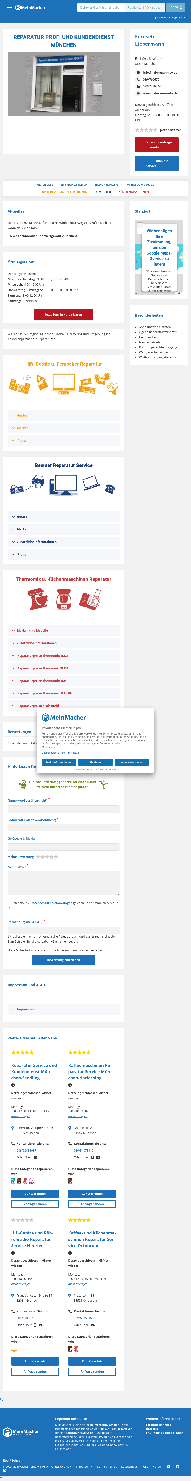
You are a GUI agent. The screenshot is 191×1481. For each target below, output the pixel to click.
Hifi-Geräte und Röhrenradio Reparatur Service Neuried (32, 1239)
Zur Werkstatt (35, 1194)
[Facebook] (180, 1467)
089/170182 (25, 1318)
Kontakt (157, 1466)
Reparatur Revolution (79, 1432)
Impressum (25, 1009)
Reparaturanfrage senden (158, 144)
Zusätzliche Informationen (37, 542)
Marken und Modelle (32, 630)
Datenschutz (129, 1466)
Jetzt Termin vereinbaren (63, 314)
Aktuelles (45, 185)
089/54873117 (83, 1151)
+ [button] (140, 225)
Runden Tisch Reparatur (114, 1429)
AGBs (145, 1466)
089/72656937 (26, 1151)
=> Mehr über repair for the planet (62, 787)
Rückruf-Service (157, 163)
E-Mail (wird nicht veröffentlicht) (32, 820)
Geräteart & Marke (21, 839)
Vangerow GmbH (106, 1424)
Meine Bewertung (21, 857)
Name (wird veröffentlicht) (27, 801)
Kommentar (17, 867)
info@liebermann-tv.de (160, 73)
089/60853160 (83, 1318)
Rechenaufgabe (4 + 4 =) (25, 922)
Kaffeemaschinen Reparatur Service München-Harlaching (89, 1071)
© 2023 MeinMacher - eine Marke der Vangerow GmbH (37, 1466)
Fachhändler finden (158, 1424)
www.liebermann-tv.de (160, 93)
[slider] (146, 130)
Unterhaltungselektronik (64, 192)
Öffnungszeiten (74, 185)
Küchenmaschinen (133, 192)
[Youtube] (171, 1467)
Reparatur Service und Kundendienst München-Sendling (34, 1071)
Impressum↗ (84, 1466)
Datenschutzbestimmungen (51, 903)
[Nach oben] (1, 1478)
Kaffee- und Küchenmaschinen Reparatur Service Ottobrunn (92, 1239)
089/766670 (151, 79)
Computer (102, 192)
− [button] (140, 230)
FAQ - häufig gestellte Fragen (164, 1432)
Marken (23, 428)
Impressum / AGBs (140, 185)
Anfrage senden (35, 1204)
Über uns (152, 1429)
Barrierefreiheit (107, 1466)
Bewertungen (106, 185)
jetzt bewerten (171, 130)
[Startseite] (30, 6)
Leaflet (179, 293)
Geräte (22, 415)
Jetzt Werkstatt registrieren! (170, 17)
